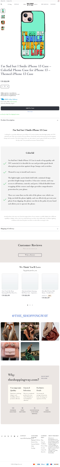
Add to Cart (30, 108)
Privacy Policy (44, 445)
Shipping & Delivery (35, 440)
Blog (42, 440)
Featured (52, 4)
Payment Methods (35, 444)
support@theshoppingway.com (27, 438)
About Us (3, 1)
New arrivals (44, 4)
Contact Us (9, 1)
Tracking (33, 448)
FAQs (32, 446)
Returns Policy (34, 442)
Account (43, 447)
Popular (16, 4)
